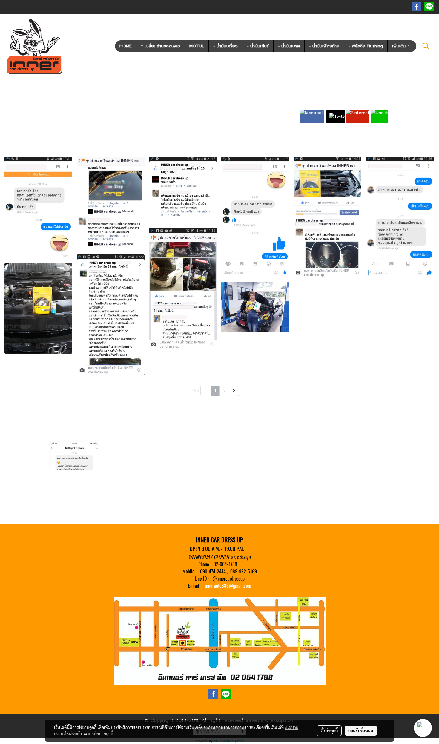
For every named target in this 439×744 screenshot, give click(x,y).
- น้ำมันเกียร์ (258, 46)
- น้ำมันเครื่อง (225, 46)
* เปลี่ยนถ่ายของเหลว (160, 46)
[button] (425, 46)
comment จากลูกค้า (159, 106)
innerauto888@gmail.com (228, 586)
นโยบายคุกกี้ (102, 733)
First (195, 391)
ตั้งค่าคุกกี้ (329, 730)
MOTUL (196, 46)
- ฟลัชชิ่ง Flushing (366, 46)
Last (244, 391)
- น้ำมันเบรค (289, 46)
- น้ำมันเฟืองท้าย (324, 46)
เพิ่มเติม (400, 46)
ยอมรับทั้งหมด (360, 730)
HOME (125, 46)
